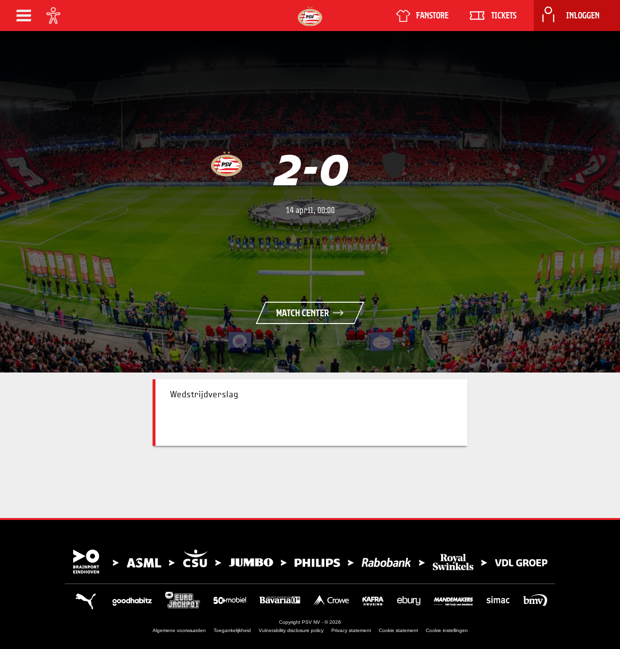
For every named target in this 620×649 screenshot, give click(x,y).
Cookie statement (398, 630)
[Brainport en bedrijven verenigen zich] (310, 562)
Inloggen (583, 15)
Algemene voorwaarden (179, 630)
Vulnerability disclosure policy (291, 630)
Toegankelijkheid (232, 630)
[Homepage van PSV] (310, 16)
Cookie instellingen (447, 630)
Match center (302, 313)
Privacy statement (351, 630)
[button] (23, 15)
